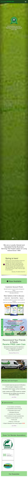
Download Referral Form (14, 353)
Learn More (14, 397)
